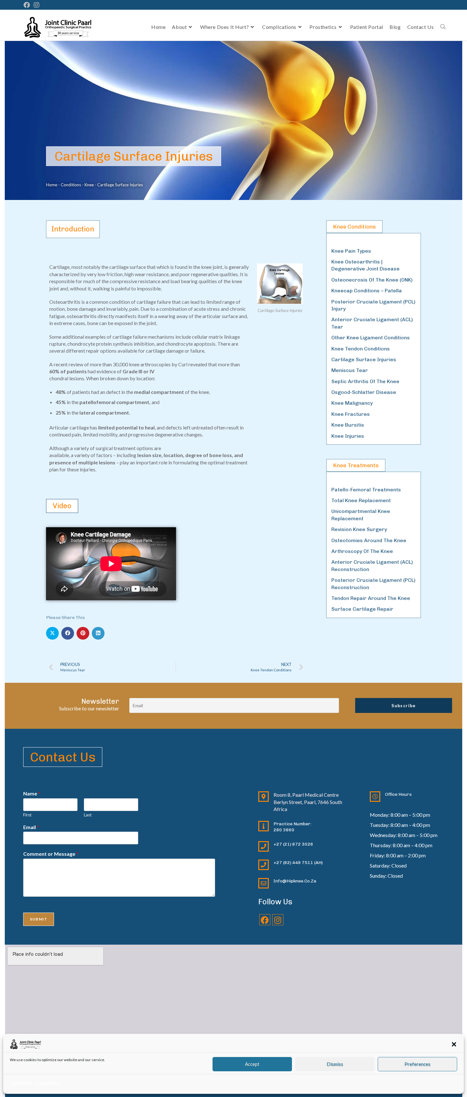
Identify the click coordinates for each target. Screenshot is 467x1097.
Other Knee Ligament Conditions (370, 338)
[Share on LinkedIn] (98, 633)
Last (87, 814)
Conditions (71, 184)
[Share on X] (52, 633)
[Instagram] (277, 919)
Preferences (417, 1064)
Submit (38, 919)
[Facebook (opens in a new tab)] (28, 5)
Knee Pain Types (351, 251)
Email (31, 827)
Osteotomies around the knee (368, 540)
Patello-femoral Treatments (366, 490)
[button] (454, 1044)
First (27, 814)
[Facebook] (264, 919)
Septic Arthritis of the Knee (365, 381)
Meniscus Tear (349, 370)
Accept (252, 1064)
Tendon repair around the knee (370, 598)
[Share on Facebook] (67, 633)
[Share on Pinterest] (83, 633)
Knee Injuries (347, 436)
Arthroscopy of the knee (362, 551)
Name (31, 793)
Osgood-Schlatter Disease (363, 392)
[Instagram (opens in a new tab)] (36, 5)
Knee (89, 184)
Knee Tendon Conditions (360, 349)
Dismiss (335, 1064)
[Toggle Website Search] (443, 27)
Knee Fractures (350, 414)
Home (51, 184)
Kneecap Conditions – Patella (366, 291)
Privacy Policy (47, 1082)
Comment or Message (50, 854)
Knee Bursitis (347, 425)
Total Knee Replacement (361, 500)
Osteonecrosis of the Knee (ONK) (372, 280)
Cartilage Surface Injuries (363, 359)
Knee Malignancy (352, 403)
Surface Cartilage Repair (362, 609)
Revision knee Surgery (359, 529)
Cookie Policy (21, 1082)
